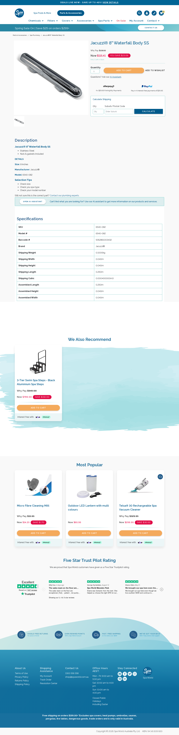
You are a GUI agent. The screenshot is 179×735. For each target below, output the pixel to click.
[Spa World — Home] (19, 13)
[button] (155, 70)
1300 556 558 (71, 673)
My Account (136, 20)
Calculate (148, 111)
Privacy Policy (21, 677)
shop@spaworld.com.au (77, 677)
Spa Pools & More (42, 13)
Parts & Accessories (71, 13)
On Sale (121, 20)
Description (26, 140)
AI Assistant (115, 77)
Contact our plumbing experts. (64, 195)
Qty (94, 106)
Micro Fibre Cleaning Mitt (33, 505)
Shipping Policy (22, 684)
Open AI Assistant (32, 202)
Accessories (84, 20)
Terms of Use (21, 673)
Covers (66, 20)
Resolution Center (48, 683)
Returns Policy (22, 680)
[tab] (28, 140)
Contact (152, 20)
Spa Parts (104, 20)
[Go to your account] (147, 13)
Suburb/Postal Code (115, 106)
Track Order (45, 679)
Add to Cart (124, 70)
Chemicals (35, 20)
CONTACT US (151, 28)
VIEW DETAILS (111, 2)
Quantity (96, 67)
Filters (52, 20)
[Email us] (120, 674)
